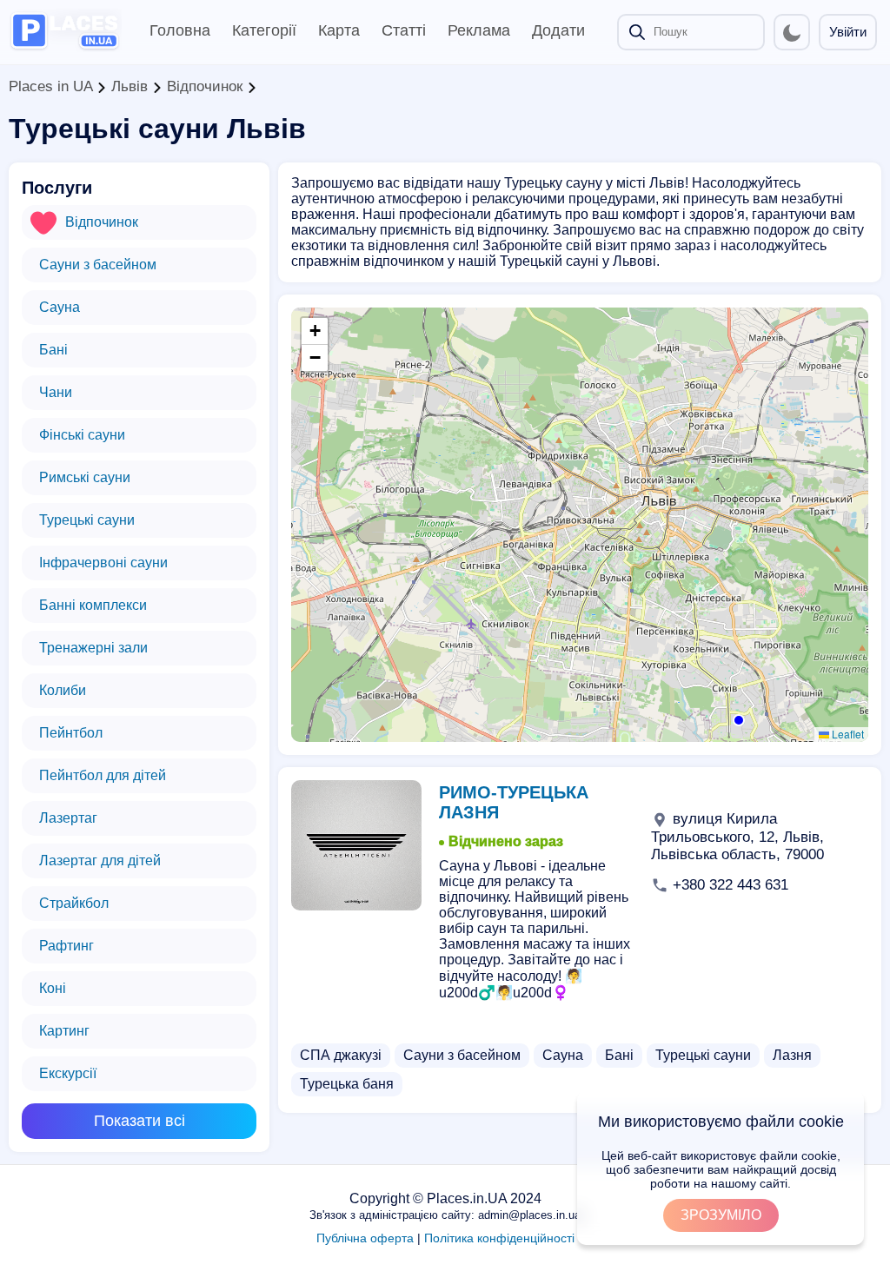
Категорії (264, 30)
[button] (737, 718)
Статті (404, 30)
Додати (558, 30)
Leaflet (846, 733)
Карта (339, 30)
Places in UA (50, 86)
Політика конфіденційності (499, 1238)
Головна (179, 30)
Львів (129, 86)
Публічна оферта (365, 1238)
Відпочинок (204, 86)
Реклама (479, 30)
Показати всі (139, 1120)
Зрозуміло (721, 1215)
